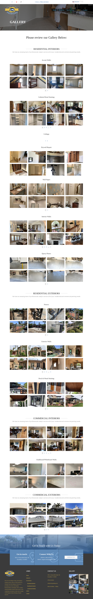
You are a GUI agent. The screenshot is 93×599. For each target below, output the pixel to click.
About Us (61, 10)
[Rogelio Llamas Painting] (12, 13)
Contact (85, 10)
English (76, 1)
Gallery (78, 10)
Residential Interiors (31, 583)
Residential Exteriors (31, 586)
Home (54, 10)
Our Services (70, 10)
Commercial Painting (31, 588)
